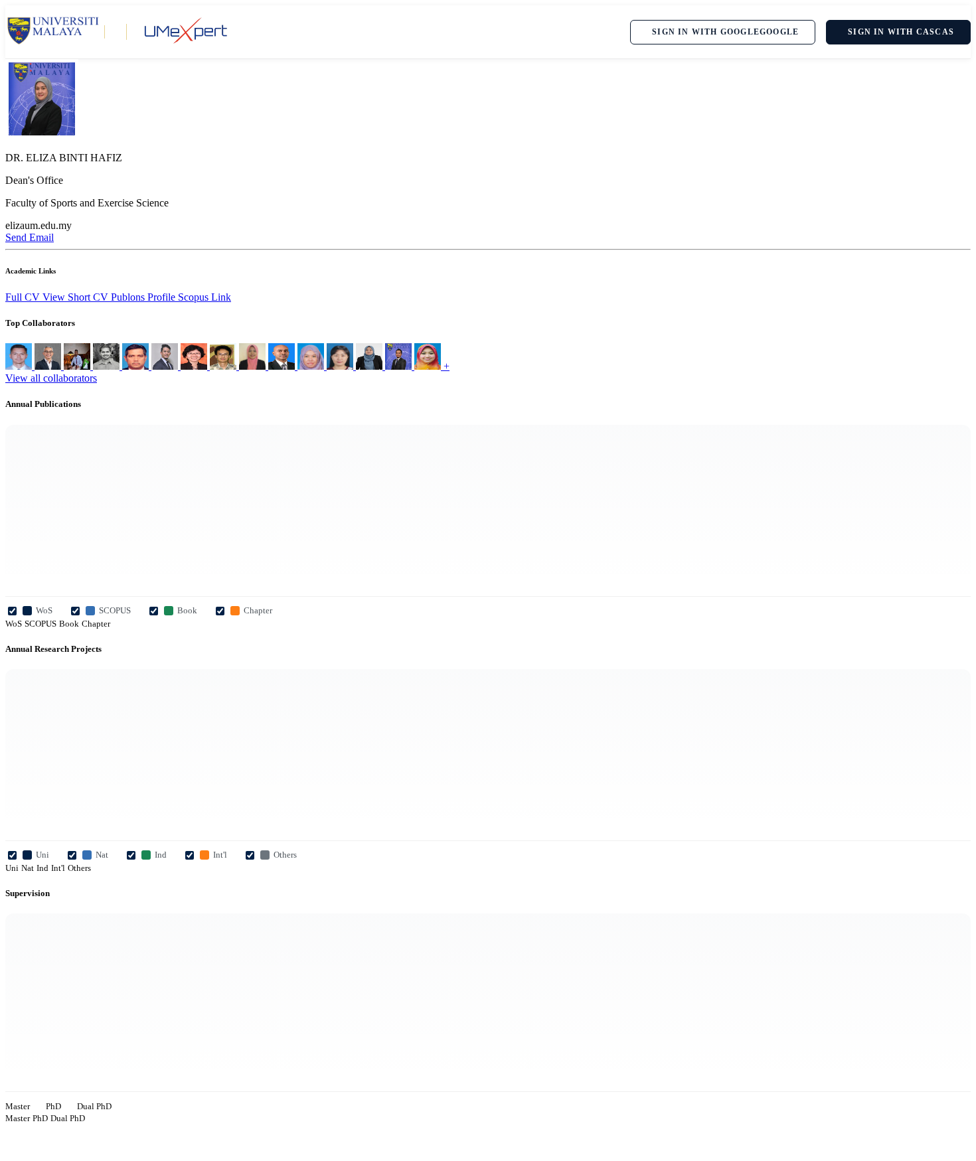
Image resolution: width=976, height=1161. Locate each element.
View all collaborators (51, 378)
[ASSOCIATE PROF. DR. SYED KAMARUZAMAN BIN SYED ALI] (78, 366)
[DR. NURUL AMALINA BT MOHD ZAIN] (370, 366)
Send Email (29, 237)
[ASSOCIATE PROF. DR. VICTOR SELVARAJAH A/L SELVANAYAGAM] (282, 366)
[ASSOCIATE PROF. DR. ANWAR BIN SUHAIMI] (166, 366)
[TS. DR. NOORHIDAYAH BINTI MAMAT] (429, 366)
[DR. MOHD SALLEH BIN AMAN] (136, 366)
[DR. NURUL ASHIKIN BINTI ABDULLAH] (312, 366)
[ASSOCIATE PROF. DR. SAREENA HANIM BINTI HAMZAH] (253, 366)
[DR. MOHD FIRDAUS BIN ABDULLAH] (20, 366)
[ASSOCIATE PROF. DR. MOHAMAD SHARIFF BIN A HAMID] (49, 366)
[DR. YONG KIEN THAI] (224, 366)
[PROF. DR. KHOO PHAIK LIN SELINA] (195, 366)
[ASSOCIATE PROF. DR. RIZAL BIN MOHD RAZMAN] (107, 366)
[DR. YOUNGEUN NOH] (341, 366)
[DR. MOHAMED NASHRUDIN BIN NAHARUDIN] (399, 366)
